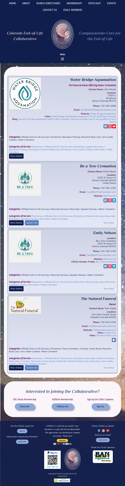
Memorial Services (95, 216)
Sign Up (100, 406)
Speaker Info (31, 222)
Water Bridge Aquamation (103, 113)
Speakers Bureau (30, 218)
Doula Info (24, 406)
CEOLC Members (72, 10)
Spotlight (94, 3)
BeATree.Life (110, 195)
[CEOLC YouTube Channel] (108, 430)
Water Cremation (60, 218)
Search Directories (48, 3)
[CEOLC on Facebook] (99, 430)
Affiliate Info (62, 406)
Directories (37, 146)
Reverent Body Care (50, 149)
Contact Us (50, 10)
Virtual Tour (110, 332)
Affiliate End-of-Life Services (58, 146)
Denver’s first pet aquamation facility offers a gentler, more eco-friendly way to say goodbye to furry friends (67, 120)
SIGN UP (22, 431)
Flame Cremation (105, 358)
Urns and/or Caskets (83, 149)
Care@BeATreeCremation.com (101, 191)
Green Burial (49, 361)
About (26, 3)
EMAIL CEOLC (102, 440)
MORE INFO (22, 442)
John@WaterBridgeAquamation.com (98, 109)
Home (12, 3)
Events (111, 3)
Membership (74, 3)
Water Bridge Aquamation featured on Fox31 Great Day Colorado (84, 116)
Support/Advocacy (94, 146)
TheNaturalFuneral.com (104, 330)
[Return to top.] (115, 156)
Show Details (16, 156)
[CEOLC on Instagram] (103, 430)
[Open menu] (62, 58)
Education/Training (18, 149)
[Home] (62, 34)
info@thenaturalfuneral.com (102, 326)
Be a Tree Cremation (106, 261)
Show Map (108, 222)
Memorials (33, 149)
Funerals (25, 361)
